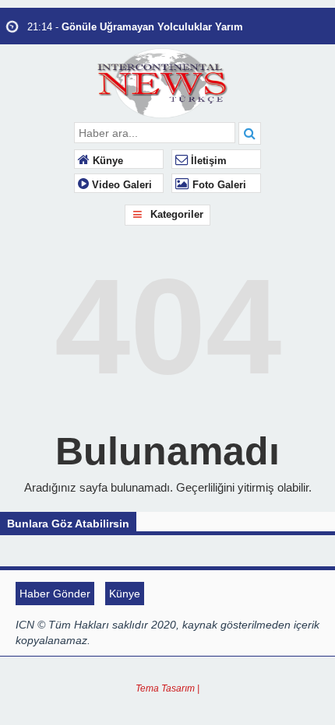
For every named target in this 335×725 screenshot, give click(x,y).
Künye (106, 161)
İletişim (207, 161)
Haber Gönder (54, 593)
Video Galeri (120, 185)
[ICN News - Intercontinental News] (167, 81)
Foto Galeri (217, 185)
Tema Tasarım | (167, 688)
